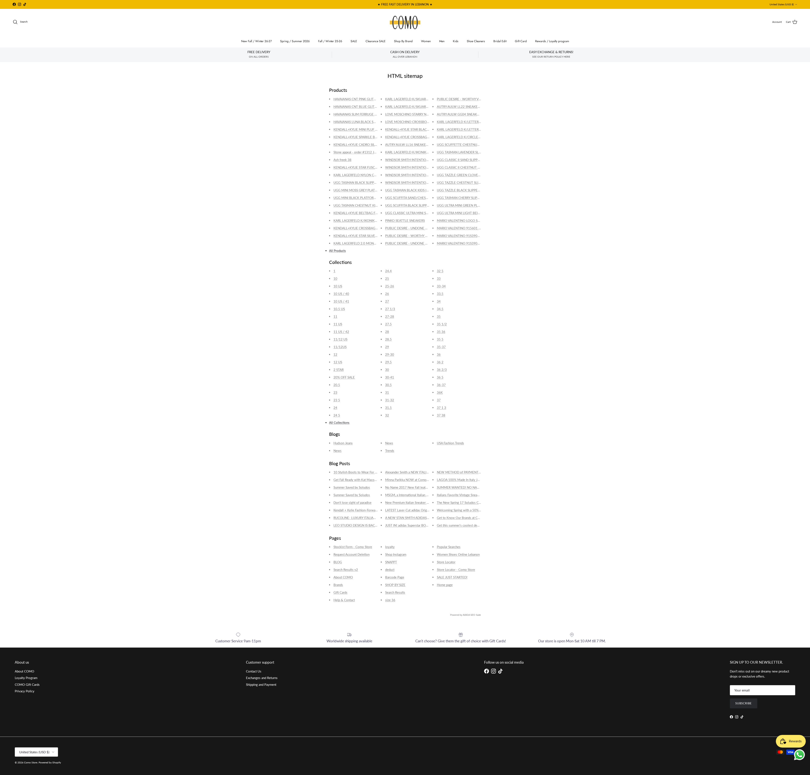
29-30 (389, 354)
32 (387, 415)
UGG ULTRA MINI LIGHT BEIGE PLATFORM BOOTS (474, 213)
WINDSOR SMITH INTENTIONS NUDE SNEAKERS (420, 167)
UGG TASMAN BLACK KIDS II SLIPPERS (413, 190)
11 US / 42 (341, 331)
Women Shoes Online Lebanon (458, 554)
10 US (337, 286)
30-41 (389, 377)
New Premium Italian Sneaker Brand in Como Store (420, 502)
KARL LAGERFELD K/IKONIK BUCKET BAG (364, 220)
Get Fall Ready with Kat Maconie (356, 480)
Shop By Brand (403, 41)
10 (335, 278)
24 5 (336, 415)
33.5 (440, 294)
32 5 (440, 271)
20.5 (336, 385)
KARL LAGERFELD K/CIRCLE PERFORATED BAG (471, 137)
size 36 (390, 600)
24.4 (388, 271)
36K (440, 392)
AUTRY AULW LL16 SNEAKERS (407, 144)
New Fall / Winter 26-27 (256, 41)
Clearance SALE (376, 41)
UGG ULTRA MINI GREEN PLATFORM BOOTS (469, 205)
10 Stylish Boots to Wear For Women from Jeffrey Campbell (375, 472)
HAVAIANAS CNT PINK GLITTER (356, 99)
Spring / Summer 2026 (295, 41)
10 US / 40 (341, 294)
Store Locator (446, 562)
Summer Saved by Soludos (351, 487)
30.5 (388, 385)
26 (387, 294)
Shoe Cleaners (476, 41)
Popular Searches (448, 547)
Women (426, 41)
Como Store (30, 762)
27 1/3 (390, 309)
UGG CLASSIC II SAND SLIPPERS (460, 160)
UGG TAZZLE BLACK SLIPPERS (459, 190)
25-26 (389, 286)
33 (439, 278)
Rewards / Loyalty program (552, 41)
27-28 (389, 316)
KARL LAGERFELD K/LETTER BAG (461, 122)
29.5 (388, 362)
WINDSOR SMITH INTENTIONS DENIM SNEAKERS (421, 175)
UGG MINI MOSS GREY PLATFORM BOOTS (364, 190)
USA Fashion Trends (450, 443)
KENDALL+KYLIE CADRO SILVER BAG (360, 144)
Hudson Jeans (343, 443)
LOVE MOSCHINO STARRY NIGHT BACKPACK (418, 114)
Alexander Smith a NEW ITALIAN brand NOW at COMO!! (424, 472)
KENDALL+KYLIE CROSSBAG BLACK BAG (415, 137)
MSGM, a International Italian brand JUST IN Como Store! (424, 495)
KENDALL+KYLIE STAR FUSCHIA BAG (360, 167)
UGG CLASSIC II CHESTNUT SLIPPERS (464, 167)
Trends (389, 450)
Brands (338, 585)
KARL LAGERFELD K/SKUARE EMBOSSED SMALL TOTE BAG (429, 99)
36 (439, 354)
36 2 (440, 362)
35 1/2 (442, 324)
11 (335, 316)
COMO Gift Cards (27, 684)
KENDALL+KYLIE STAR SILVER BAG (358, 236)
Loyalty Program (26, 678)
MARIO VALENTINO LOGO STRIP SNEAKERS (469, 220)
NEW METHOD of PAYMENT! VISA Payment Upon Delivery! (479, 472)
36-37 (441, 385)
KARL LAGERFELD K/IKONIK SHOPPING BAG (417, 152)
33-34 (441, 286)
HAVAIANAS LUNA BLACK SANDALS (359, 122)
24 (335, 407)
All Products (337, 250)
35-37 (441, 347)
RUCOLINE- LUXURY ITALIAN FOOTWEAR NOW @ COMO (375, 518)
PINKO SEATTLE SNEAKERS (405, 220)
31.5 (388, 407)
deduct (389, 569)
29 (387, 347)
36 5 (440, 377)
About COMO (343, 577)
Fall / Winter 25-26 (330, 41)
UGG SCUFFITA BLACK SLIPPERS (408, 205)
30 (387, 369)
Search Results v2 (345, 569)
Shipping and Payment (261, 684)
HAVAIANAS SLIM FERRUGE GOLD (358, 114)
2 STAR (338, 369)
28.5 (388, 339)
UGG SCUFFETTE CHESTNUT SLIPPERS (465, 144)
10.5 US (339, 309)
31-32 (389, 400)
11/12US (340, 347)
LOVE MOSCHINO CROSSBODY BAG (411, 122)
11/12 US (340, 339)
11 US (337, 324)
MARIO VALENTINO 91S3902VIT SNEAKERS (469, 236)
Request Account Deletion (351, 554)
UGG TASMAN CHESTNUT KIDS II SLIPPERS (364, 205)
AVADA (466, 615)
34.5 (440, 309)
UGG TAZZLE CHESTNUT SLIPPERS (462, 182)
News (337, 450)
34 (439, 301)
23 (335, 392)
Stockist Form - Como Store (352, 547)
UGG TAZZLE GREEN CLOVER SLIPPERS (465, 175)
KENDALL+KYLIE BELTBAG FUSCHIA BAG (363, 213)
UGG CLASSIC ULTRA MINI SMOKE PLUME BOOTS (422, 213)
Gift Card (521, 41)
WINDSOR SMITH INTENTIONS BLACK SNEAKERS (421, 182)
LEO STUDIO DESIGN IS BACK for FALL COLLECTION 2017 (375, 525)
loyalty (390, 547)
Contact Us (253, 671)
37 (439, 400)
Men (441, 41)
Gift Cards (340, 592)
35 (439, 316)
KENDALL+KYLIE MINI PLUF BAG (357, 129)
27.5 (388, 324)
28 (387, 331)
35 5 (440, 339)
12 (335, 354)
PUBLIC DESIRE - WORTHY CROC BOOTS (415, 236)
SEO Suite (475, 615)
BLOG (337, 562)
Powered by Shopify (50, 762)
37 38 (441, 415)
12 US (337, 362)
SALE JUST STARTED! (452, 577)
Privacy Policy (24, 691)
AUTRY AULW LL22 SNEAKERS (459, 106)
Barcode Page (394, 577)
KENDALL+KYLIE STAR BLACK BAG (410, 129)
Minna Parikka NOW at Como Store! (410, 480)
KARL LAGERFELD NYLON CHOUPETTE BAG (365, 175)
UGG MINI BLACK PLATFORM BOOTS (360, 198)
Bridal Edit (499, 41)
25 (387, 278)
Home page (445, 585)
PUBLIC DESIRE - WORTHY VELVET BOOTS (468, 99)
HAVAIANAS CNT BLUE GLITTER (356, 106)
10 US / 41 (341, 301)
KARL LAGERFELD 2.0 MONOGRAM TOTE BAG (367, 243)
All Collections (339, 422)
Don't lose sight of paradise (352, 502)
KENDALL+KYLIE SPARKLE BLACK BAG (361, 137)
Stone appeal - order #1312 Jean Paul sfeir (363, 152)
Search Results (395, 592)
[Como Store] (405, 22)
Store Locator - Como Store (456, 569)
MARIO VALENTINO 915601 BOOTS (463, 228)
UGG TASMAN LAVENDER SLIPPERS (463, 152)
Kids (455, 41)
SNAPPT (391, 562)
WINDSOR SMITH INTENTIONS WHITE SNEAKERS (421, 160)
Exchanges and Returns (262, 678)
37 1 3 (441, 407)
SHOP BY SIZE (395, 585)
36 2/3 (442, 369)
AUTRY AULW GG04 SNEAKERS (459, 114)
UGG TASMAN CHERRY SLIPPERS (461, 198)
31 (387, 392)
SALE (354, 41)
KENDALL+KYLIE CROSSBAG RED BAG (361, 228)
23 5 (336, 400)
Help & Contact (344, 600)
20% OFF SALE (344, 377)
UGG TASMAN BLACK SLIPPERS (356, 182)
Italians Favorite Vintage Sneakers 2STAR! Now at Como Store (479, 495)
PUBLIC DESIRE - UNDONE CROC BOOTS (415, 228)
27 (387, 301)
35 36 (441, 331)
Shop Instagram (395, 554)
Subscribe (743, 703)
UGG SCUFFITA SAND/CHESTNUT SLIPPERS (416, 198)
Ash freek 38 (342, 160)
